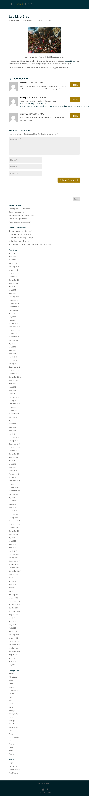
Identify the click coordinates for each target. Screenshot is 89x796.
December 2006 (14, 601)
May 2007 (12, 584)
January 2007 (13, 598)
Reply (75, 84)
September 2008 (15, 531)
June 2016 (12, 256)
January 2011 (13, 441)
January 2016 (13, 270)
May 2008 (12, 544)
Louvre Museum (70, 61)
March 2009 (13, 511)
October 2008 (14, 528)
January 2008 (13, 558)
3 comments (48, 20)
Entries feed (13, 766)
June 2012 (12, 384)
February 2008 (14, 554)
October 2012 (14, 374)
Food (11, 704)
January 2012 (13, 400)
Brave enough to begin (25, 238)
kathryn (23, 83)
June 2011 (12, 424)
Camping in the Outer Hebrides (19, 209)
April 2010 (12, 467)
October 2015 (14, 277)
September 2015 (15, 280)
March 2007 (13, 591)
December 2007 (14, 561)
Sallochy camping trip (16, 212)
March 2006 (13, 631)
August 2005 (13, 655)
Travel (11, 734)
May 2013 (12, 350)
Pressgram (12, 721)
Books (11, 684)
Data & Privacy (43, 783)
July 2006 (12, 618)
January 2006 (13, 638)
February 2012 (14, 397)
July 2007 (12, 578)
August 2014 (13, 310)
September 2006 (15, 611)
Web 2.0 (12, 744)
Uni (10, 740)
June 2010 (12, 464)
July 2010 (12, 461)
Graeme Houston (15, 231)
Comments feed (14, 770)
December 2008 (14, 521)
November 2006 (14, 604)
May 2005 (12, 665)
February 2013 (14, 360)
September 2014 (15, 307)
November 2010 (14, 447)
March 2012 (13, 394)
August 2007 (13, 574)
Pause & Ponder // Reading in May (21, 222)
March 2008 (13, 551)
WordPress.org (14, 773)
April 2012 (12, 390)
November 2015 (14, 273)
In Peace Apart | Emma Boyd (19, 244)
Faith (30, 20)
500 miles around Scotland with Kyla (21, 215)
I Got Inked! (28, 231)
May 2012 (12, 387)
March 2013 (13, 357)
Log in (11, 763)
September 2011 (15, 414)
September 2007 (15, 571)
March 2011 (13, 434)
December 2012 (14, 367)
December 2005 (14, 641)
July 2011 (12, 420)
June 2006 (12, 621)
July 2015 (12, 287)
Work (11, 751)
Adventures (13, 677)
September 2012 (15, 377)
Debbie (11, 234)
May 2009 (12, 504)
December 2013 (14, 327)
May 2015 (12, 293)
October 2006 (14, 608)
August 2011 (13, 417)
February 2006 (14, 635)
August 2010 (13, 457)
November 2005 (14, 645)
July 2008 (12, 538)
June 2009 (12, 501)
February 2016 (14, 267)
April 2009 (12, 507)
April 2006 (12, 628)
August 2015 (13, 283)
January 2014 (13, 323)
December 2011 (14, 404)
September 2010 (15, 454)
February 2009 (14, 514)
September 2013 (15, 337)
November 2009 (14, 484)
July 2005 (12, 658)
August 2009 (13, 494)
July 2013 (12, 343)
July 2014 (12, 313)
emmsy (23, 97)
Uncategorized (14, 737)
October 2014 (14, 303)
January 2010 (13, 477)
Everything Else (14, 690)
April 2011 (12, 431)
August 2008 (13, 534)
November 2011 (14, 407)
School (11, 724)
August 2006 (13, 615)
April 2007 (12, 588)
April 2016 (12, 260)
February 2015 (14, 297)
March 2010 (13, 471)
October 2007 (14, 568)
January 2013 (13, 364)
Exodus (11, 694)
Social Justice (13, 727)
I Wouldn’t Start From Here (41, 244)
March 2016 (13, 263)
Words (11, 747)
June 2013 (12, 347)
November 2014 (14, 300)
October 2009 (14, 487)
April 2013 (12, 353)
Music (11, 707)
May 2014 (12, 317)
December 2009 (14, 481)
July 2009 (12, 497)
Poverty (11, 717)
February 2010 (14, 474)
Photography (37, 20)
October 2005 (14, 648)
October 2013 (14, 333)
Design (11, 687)
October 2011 (14, 410)
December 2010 (14, 444)
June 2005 (12, 661)
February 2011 (14, 437)
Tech (10, 731)
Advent (11, 674)
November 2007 (14, 564)
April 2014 (12, 320)
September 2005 (15, 651)
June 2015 (12, 290)
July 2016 (12, 253)
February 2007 (14, 594)
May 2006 (12, 625)
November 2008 (14, 524)
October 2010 (14, 451)
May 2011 (12, 427)
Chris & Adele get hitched (18, 219)
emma (13, 20)
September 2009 (15, 491)
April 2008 (12, 548)
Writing (11, 754)
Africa (11, 680)
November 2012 (14, 370)
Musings (12, 710)
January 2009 (13, 517)
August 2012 (13, 380)
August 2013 (13, 340)
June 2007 (12, 581)
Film (10, 700)
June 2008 (12, 541)
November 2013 (14, 330)
